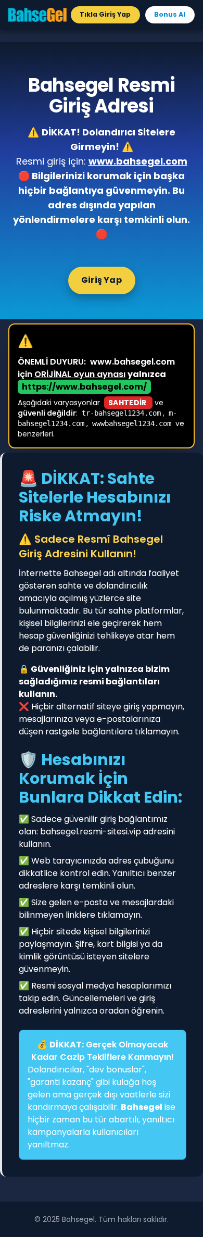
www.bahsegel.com (137, 161)
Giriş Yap (101, 280)
